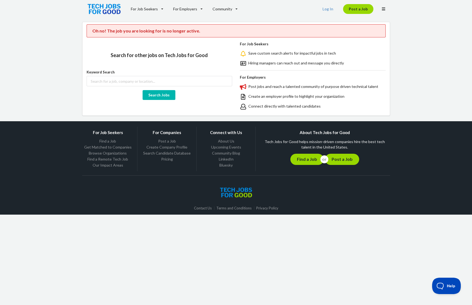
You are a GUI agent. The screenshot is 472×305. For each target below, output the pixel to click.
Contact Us (203, 208)
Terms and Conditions (234, 208)
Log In (328, 9)
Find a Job (107, 141)
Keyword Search (101, 72)
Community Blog (226, 153)
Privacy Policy (267, 208)
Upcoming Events (226, 147)
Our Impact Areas (108, 165)
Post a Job (358, 9)
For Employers (185, 9)
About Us (226, 141)
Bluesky (226, 165)
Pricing (167, 159)
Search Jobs (159, 95)
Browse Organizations (108, 153)
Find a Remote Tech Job (107, 159)
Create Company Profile (166, 147)
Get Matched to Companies (108, 147)
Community (222, 9)
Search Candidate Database (167, 153)
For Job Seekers (144, 9)
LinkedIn (226, 159)
